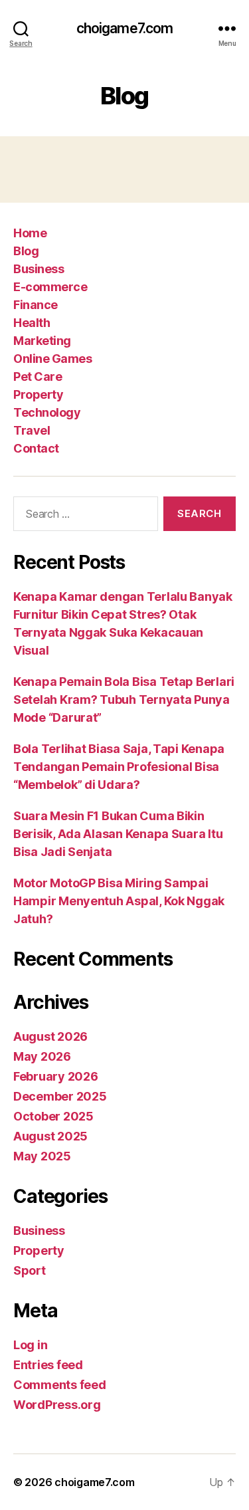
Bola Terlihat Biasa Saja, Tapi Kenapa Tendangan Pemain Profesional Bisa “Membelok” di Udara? (118, 767)
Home (29, 233)
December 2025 (60, 1096)
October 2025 (53, 1116)
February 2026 (55, 1076)
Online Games (52, 359)
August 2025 (50, 1136)
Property (38, 394)
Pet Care (37, 376)
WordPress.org (57, 1405)
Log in (30, 1345)
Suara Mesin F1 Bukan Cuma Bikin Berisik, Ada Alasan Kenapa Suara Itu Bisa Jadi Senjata (117, 834)
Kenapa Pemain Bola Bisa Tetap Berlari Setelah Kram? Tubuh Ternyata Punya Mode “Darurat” (123, 699)
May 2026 (42, 1056)
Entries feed (48, 1365)
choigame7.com (124, 28)
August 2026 (50, 1036)
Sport (29, 1270)
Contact (36, 448)
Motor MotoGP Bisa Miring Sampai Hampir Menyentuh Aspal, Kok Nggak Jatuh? (118, 901)
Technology (46, 412)
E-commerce (50, 287)
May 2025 (42, 1156)
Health (31, 323)
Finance (35, 305)
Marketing (42, 341)
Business (38, 269)
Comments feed (59, 1385)
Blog (26, 251)
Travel (31, 430)
